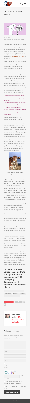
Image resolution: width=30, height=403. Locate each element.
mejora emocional (8, 293)
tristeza (17, 296)
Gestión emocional (19, 291)
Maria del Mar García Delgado (14, 39)
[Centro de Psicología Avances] (8, 3)
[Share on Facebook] (18, 302)
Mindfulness (15, 293)
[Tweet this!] (16, 302)
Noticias (22, 39)
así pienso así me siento (9, 291)
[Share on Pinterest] (5, 304)
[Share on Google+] (24, 302)
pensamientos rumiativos (9, 296)
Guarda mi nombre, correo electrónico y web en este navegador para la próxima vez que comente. (15, 365)
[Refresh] (15, 371)
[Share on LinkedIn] (21, 302)
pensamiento (22, 293)
